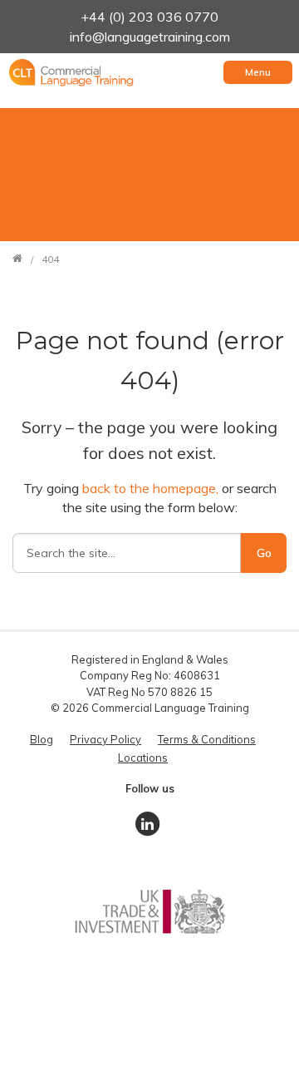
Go (264, 552)
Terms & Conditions (207, 739)
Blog (41, 739)
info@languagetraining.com (150, 36)
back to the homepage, (152, 488)
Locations (143, 757)
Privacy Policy (105, 739)
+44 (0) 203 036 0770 (149, 16)
